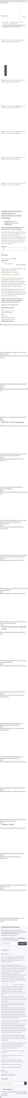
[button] (15, 10)
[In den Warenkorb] (2, 35)
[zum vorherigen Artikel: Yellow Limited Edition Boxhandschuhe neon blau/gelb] (2, 29)
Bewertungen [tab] (15, 274)
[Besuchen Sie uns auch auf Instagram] (24, 8)
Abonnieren (22, 943)
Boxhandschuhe (14, 223)
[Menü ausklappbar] (3, 12)
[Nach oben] (0, 1097)
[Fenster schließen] (2, 37)
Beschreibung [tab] (6, 274)
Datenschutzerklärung (7, 932)
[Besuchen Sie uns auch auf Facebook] (24, 6)
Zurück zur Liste (5, 22)
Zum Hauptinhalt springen (7, 1)
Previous (4, 78)
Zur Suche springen (19, 1)
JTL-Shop (24, 1093)
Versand (14, 258)
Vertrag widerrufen (7, 1089)
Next (3, 209)
